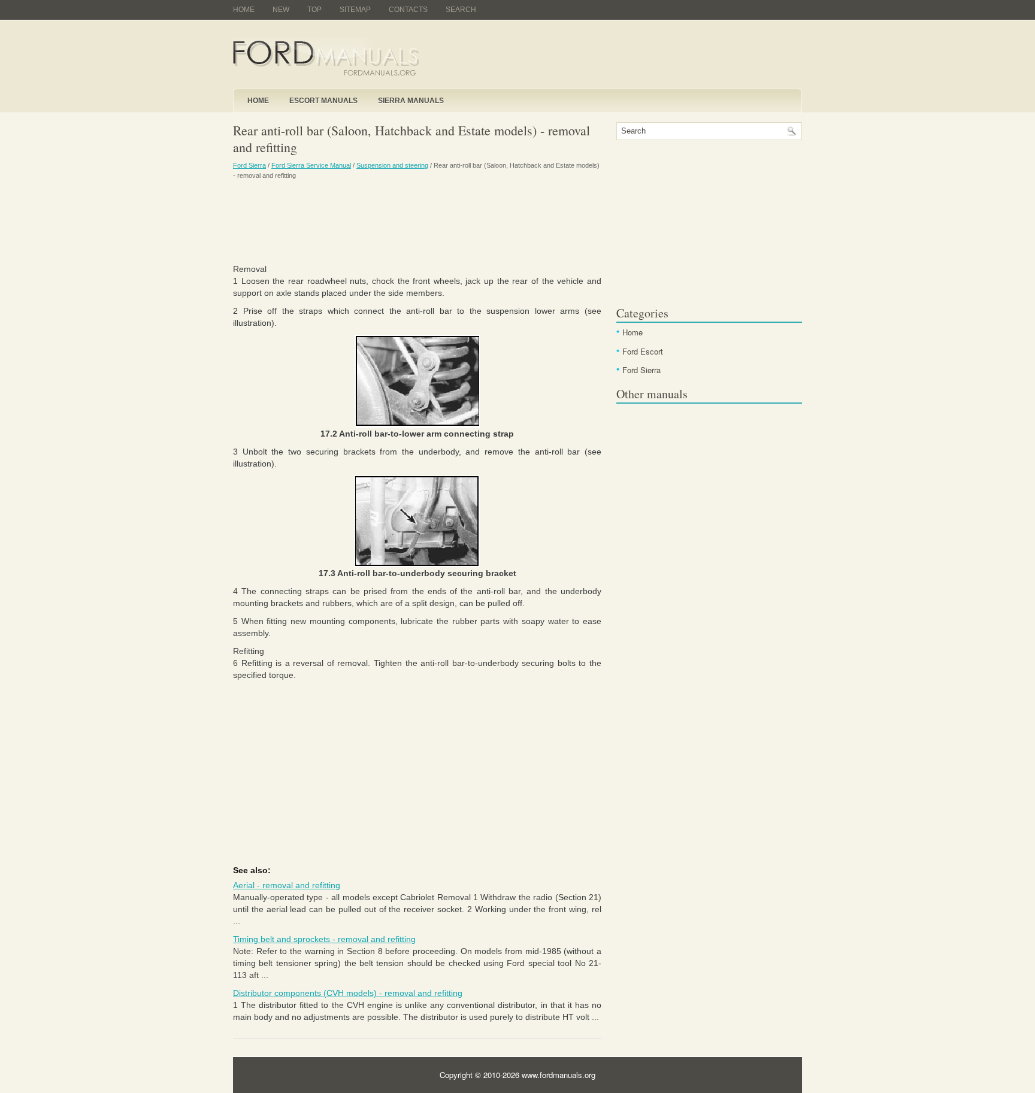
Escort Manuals (323, 100)
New (281, 9)
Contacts (408, 9)
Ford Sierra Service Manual (311, 165)
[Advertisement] (417, 221)
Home (244, 9)
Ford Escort (642, 351)
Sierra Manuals (411, 100)
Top (314, 9)
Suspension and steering (392, 165)
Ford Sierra (249, 165)
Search (461, 9)
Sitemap (355, 9)
